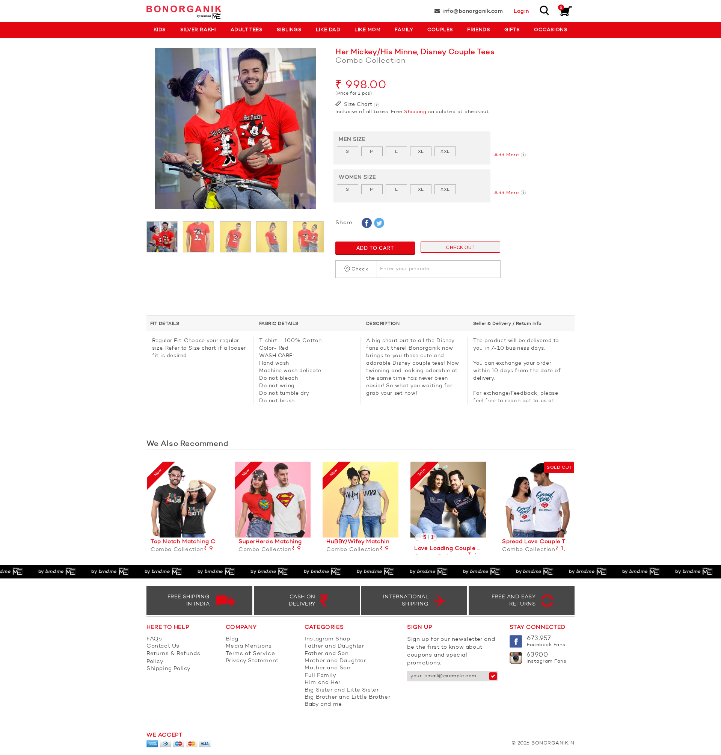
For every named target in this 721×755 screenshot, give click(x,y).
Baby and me (323, 704)
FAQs (154, 639)
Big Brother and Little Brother (347, 697)
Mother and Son (327, 668)
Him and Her (323, 683)
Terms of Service (250, 654)
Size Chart (357, 104)
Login (521, 11)
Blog (232, 639)
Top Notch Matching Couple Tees (199, 542)
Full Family (320, 675)
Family (404, 29)
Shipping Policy (168, 669)
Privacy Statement (252, 661)
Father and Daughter (334, 646)
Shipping (415, 111)
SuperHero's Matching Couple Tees (288, 542)
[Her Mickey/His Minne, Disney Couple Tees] (235, 132)
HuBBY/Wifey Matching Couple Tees (378, 542)
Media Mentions (249, 646)
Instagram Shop (327, 639)
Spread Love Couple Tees (539, 542)
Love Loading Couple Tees (452, 548)
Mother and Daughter (335, 661)
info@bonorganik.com (472, 11)
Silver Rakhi (198, 29)
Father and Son (326, 654)
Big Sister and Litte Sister (342, 690)
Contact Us (162, 646)
